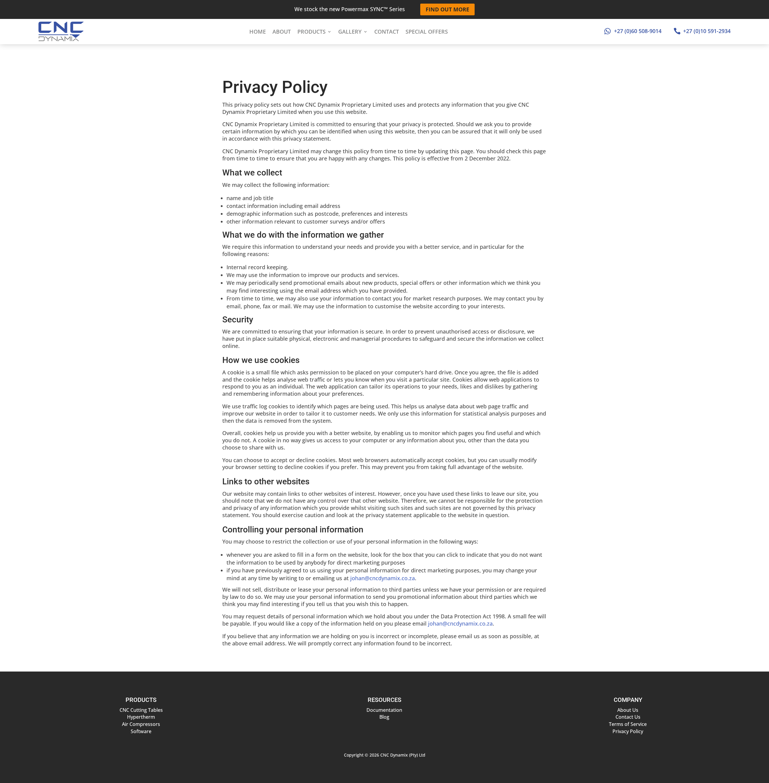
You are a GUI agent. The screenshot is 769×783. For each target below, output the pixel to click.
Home (257, 31)
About (281, 31)
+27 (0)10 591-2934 (707, 31)
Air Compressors (141, 724)
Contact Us (628, 717)
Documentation (384, 710)
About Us (627, 710)
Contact (386, 31)
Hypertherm (141, 717)
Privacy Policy (627, 731)
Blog (384, 717)
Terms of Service (628, 724)
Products (311, 31)
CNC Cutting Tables (141, 710)
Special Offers (427, 31)
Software (141, 731)
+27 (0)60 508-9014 (637, 31)
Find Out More (447, 9)
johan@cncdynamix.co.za (382, 578)
